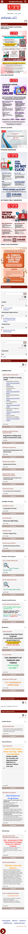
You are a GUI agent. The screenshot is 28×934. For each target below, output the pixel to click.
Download (17, 427)
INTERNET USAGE (6, 530)
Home (16, 13)
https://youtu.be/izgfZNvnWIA (13, 406)
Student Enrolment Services (8, 711)
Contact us (22, 920)
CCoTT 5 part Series (7, 745)
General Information (6, 287)
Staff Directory (7, 923)
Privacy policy (6, 920)
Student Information (6, 360)
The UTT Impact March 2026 (9, 579)
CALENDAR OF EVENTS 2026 (9, 679)
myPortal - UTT (9, 17)
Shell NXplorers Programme (9, 792)
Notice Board (4, 24)
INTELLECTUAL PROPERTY (9, 543)
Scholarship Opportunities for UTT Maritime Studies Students (9, 319)
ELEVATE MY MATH (7, 631)
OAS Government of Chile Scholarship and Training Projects (10, 836)
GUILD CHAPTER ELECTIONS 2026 (10, 604)
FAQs (4, 356)
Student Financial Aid (6, 335)
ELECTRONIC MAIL (7, 518)
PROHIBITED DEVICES (7, 488)
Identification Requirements (9, 447)
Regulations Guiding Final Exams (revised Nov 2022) (10, 431)
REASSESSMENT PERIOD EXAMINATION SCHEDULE (8, 474)
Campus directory (19, 923)
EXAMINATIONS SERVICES (8, 461)
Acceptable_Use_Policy (7, 505)
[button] (24, 294)
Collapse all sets (22, 299)
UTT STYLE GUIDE (6, 654)
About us (14, 920)
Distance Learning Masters (8, 862)
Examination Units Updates (7, 698)
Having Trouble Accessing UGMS (10, 374)
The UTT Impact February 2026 (10, 560)
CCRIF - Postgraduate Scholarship (10, 893)
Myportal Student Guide (8, 726)
